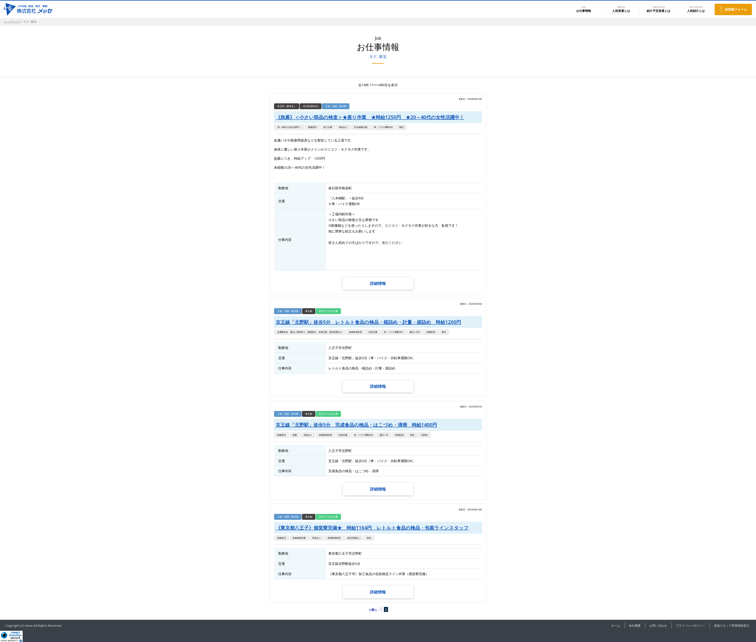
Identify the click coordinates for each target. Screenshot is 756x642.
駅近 (401, 127)
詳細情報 (378, 283)
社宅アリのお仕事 (328, 311)
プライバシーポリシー (690, 625)
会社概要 (635, 625)
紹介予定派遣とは (658, 9)
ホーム (615, 625)
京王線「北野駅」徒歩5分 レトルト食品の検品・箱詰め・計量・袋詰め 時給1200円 (368, 322)
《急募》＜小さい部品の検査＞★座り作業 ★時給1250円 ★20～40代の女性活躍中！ (370, 117)
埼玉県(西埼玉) (310, 106)
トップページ (12, 21)
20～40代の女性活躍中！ (289, 127)
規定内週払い (353, 537)
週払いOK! (415, 331)
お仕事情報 (583, 9)
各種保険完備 (299, 537)
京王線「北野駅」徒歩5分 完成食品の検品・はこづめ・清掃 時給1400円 (356, 425)
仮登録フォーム (736, 9)
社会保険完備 (360, 127)
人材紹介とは (696, 9)
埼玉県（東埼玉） (286, 106)
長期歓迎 (430, 331)
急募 (295, 434)
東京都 (308, 311)
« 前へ (373, 609)
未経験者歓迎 (355, 331)
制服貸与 (312, 127)
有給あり (343, 127)
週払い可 (384, 434)
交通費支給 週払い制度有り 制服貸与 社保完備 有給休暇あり (309, 331)
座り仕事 (327, 127)
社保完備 (373, 331)
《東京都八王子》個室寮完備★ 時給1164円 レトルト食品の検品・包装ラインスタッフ (372, 528)
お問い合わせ (658, 625)
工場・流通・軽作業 (335, 106)
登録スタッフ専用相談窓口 (731, 625)
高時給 (424, 434)
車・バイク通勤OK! (383, 127)
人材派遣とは (621, 9)
